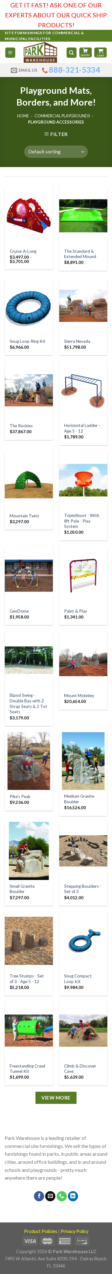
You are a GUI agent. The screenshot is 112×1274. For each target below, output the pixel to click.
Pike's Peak (20, 796)
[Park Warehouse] (41, 52)
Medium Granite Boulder (79, 799)
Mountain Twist (24, 515)
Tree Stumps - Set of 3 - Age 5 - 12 (27, 978)
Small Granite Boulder (22, 889)
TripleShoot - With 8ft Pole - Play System (81, 521)
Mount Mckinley (79, 695)
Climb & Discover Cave (80, 1068)
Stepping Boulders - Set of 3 (82, 889)
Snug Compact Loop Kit (78, 978)
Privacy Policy (74, 1231)
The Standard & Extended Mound (80, 254)
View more (55, 1097)
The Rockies (21, 425)
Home (23, 115)
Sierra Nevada (77, 341)
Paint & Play (75, 611)
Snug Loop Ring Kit (27, 341)
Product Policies (40, 1231)
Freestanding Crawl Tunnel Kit (27, 1068)
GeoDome (19, 611)
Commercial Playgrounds (62, 115)
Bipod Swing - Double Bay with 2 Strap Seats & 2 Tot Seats (28, 703)
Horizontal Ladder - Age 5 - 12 (82, 428)
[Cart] (100, 52)
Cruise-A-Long (23, 251)
